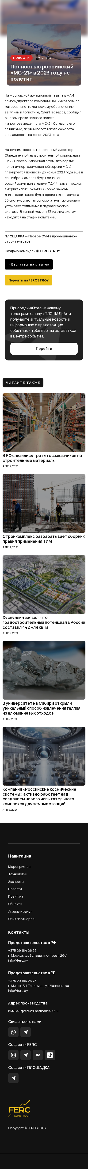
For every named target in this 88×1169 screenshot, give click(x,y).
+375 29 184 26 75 (22, 950)
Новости (21, 58)
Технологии (17, 874)
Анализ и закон (20, 911)
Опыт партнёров (21, 919)
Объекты (15, 904)
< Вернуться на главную (28, 264)
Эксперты (16, 881)
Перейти (44, 348)
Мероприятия (19, 866)
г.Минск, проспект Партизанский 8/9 (33, 1011)
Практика (15, 896)
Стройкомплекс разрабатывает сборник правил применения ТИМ (44, 539)
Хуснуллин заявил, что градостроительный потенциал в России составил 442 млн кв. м (44, 622)
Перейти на (28, 280)
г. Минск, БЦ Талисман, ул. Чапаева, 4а (38, 985)
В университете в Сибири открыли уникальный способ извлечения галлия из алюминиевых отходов (41, 708)
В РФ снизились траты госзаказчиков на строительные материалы (42, 458)
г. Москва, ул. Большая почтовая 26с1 (38, 955)
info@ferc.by (18, 960)
